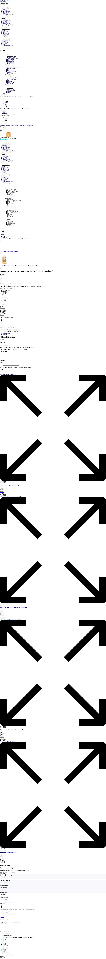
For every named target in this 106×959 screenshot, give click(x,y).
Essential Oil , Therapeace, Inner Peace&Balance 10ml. (14, 607)
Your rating (2, 351)
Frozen (3, 18)
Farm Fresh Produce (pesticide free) (9, 14)
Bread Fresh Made (6, 11)
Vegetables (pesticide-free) (7, 45)
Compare (2, 312)
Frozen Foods (5, 35)
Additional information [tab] (6, 333)
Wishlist (3, 112)
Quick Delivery (8, 84)
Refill (3, 30)
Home (3, 52)
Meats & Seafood (5, 16)
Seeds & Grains (5, 34)
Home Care (4, 9)
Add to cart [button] (2, 492)
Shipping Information (6, 912)
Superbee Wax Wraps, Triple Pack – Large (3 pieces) (13, 729)
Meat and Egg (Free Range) (7, 24)
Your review (3, 360)
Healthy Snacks (5, 22)
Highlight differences (8, 935)
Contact (3, 94)
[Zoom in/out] (0, 957)
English (3, 98)
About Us (4, 93)
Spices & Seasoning (6, 37)
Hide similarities (7, 934)
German (6, 102)
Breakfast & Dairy (6, 19)
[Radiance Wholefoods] (5, 0)
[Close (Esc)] (4, 957)
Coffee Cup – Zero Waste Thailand (9, 251)
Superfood (4, 41)
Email (1, 364)
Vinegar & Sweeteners (6, 47)
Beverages (4, 21)
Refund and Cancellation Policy (8, 913)
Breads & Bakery (5, 33)
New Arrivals (5, 46)
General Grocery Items (6, 8)
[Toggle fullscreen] (1, 957)
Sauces (3, 32)
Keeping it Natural (8, 74)
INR (6, 105)
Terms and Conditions (6, 911)
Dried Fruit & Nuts (6, 13)
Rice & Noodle (5, 31)
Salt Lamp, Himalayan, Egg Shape (9, 852)
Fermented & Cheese (6, 15)
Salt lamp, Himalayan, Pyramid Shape (10, 485)
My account (4, 111)
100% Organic (8, 64)
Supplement (4, 43)
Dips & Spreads (5, 12)
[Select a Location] (3, 923)
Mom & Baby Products (6, 25)
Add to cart (2, 309)
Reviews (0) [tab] (4, 334)
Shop (3, 53)
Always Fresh (7, 54)
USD (3, 103)
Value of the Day (5, 42)
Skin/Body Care (5, 36)
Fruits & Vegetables (6, 7)
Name (1, 362)
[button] (3, 310)
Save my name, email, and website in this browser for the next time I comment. (16, 367)
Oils (3, 26)
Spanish (6, 101)
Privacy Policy (5, 915)
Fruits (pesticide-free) (6, 20)
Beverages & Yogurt (6, 10)
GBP (6, 106)
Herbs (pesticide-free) (6, 23)
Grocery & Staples (6, 40)
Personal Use (5, 28)
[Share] (2, 957)
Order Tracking (4, 113)
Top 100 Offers (5, 44)
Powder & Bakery (6, 29)
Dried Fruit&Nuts (10, 61)
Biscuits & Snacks (6, 39)
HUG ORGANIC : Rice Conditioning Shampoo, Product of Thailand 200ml (19, 265)
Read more (2, 736)
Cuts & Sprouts (5, 882)
